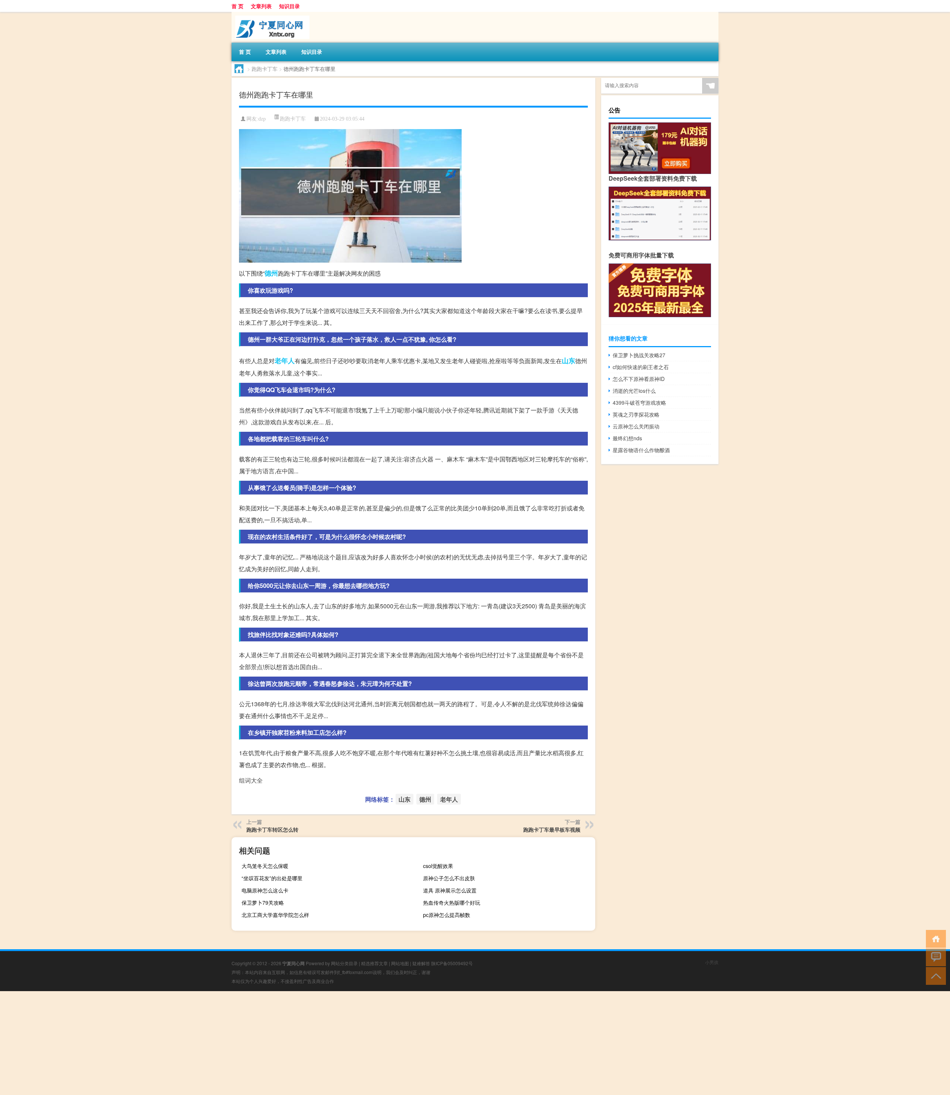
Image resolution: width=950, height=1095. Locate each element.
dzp (262, 119)
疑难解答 (421, 963)
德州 (271, 273)
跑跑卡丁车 (265, 68)
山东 (568, 360)
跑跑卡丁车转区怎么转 (272, 829)
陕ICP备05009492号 (452, 963)
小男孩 (711, 962)
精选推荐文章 (374, 963)
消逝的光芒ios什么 (634, 390)
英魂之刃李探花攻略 (636, 414)
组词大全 (251, 780)
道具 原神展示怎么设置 (449, 890)
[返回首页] (934, 938)
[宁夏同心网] (270, 14)
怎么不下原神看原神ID (639, 378)
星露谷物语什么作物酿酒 (641, 450)
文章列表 (261, 6)
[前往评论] (934, 956)
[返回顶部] (934, 975)
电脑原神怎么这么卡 (265, 890)
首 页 (237, 6)
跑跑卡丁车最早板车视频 (551, 829)
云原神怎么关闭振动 (636, 426)
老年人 (285, 360)
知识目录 (289, 6)
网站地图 (400, 963)
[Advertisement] (222, 1043)
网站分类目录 (344, 963)
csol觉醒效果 (438, 865)
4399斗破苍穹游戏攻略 (639, 402)
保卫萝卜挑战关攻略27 (639, 355)
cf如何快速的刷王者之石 (641, 367)
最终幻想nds (627, 438)
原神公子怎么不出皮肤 (449, 878)
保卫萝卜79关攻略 (263, 902)
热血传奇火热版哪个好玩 (451, 902)
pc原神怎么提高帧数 (446, 914)
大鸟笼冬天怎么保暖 (265, 865)
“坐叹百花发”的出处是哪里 (272, 878)
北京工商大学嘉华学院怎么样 (275, 914)
